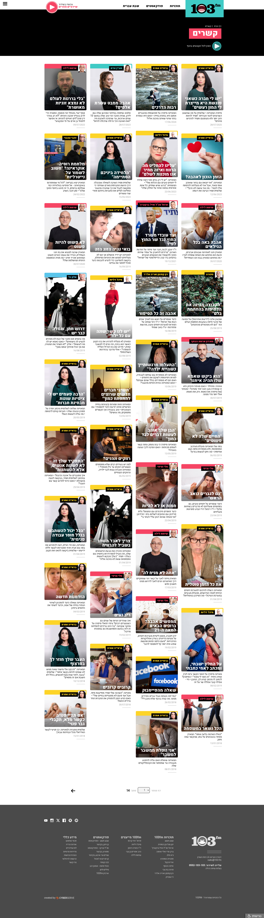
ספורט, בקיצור (102, 851)
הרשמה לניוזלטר (69, 859)
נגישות (256, 916)
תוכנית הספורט (167, 859)
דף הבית (217, 26)
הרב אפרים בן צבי (133, 851)
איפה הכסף (168, 866)
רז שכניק (170, 877)
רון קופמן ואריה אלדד (164, 873)
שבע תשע (169, 841)
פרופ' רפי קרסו (134, 841)
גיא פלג (170, 855)
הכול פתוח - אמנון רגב (99, 866)
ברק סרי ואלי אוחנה (165, 851)
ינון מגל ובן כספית (166, 844)
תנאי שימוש (71, 841)
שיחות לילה (136, 855)
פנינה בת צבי (168, 870)
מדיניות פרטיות (70, 851)
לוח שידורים (71, 848)
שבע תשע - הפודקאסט (98, 841)
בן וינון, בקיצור (103, 844)
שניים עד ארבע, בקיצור (99, 855)
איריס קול (169, 862)
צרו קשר (73, 862)
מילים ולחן (104, 870)
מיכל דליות (136, 844)
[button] (175, 5)
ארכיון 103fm (102, 873)
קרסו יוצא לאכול (101, 859)
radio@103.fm (214, 860)
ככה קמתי (104, 862)
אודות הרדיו (71, 844)
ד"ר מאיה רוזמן (134, 848)
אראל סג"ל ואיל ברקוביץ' (163, 848)
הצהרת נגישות (70, 855)
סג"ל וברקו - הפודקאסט (98, 848)
